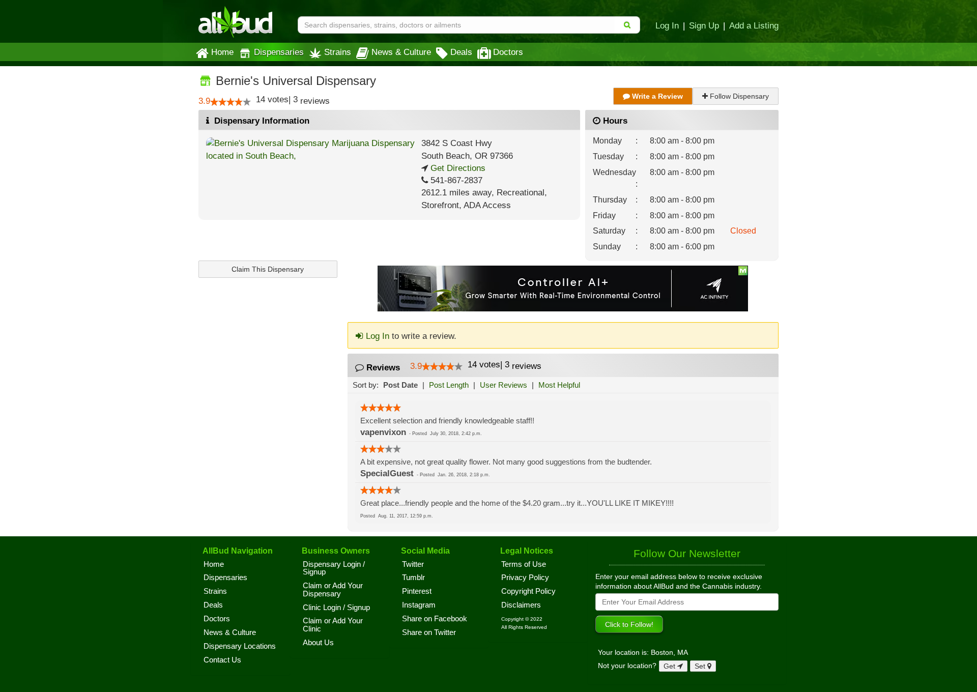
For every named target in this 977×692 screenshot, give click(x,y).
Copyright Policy (528, 591)
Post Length (449, 385)
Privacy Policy (525, 577)
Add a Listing (754, 25)
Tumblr (413, 577)
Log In (667, 25)
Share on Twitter (429, 632)
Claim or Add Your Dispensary (333, 590)
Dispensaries (279, 51)
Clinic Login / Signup (336, 607)
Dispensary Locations (240, 646)
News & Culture (401, 51)
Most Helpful (559, 385)
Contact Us (222, 660)
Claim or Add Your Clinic (333, 625)
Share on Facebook (434, 619)
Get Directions (456, 168)
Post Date (400, 385)
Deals (461, 51)
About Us (318, 643)
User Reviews (503, 385)
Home (222, 51)
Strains (337, 51)
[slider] (230, 102)
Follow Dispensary (738, 96)
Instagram (419, 605)
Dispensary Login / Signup (334, 568)
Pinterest (417, 591)
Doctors (508, 51)
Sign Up (704, 25)
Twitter (413, 564)
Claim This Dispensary (268, 269)
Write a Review (656, 96)
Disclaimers (521, 605)
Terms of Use (523, 564)
